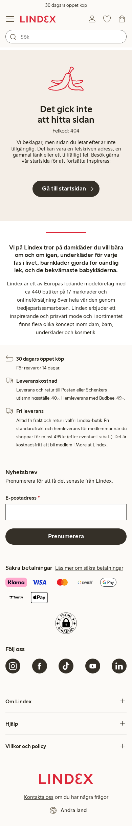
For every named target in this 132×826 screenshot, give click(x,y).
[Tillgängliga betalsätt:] (66, 590)
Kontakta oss (38, 797)
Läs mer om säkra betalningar (89, 568)
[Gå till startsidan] (38, 19)
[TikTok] (66, 666)
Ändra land (74, 810)
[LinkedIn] (119, 666)
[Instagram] (12, 666)
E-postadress (22, 498)
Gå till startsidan (64, 188)
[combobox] (66, 36)
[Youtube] (92, 666)
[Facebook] (39, 666)
